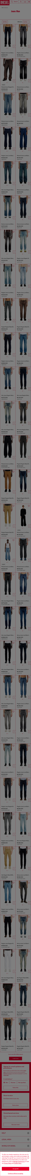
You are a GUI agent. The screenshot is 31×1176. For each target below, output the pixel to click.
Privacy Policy (7, 1163)
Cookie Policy (17, 1163)
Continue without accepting (15, 1173)
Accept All (15, 1168)
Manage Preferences (19, 1161)
